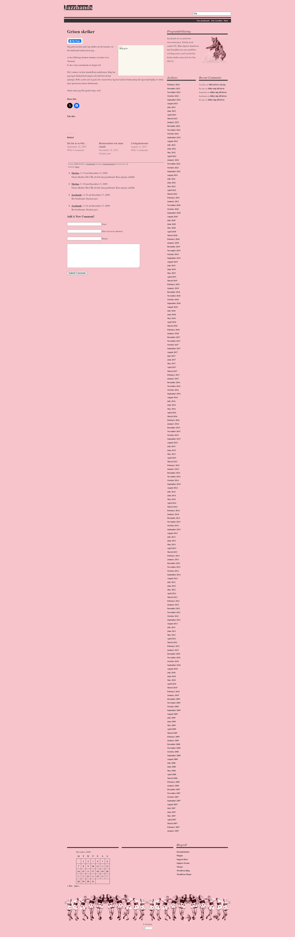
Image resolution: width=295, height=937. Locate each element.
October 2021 (173, 167)
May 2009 (171, 725)
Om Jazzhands (203, 20)
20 (107, 871)
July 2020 (171, 220)
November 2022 (173, 130)
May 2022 (171, 152)
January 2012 (173, 604)
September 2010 (174, 665)
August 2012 (172, 578)
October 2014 (173, 480)
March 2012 (172, 597)
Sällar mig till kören (216, 88)
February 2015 (173, 465)
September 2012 (174, 574)
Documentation (183, 852)
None (77, 167)
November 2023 (173, 92)
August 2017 (172, 352)
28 (78, 881)
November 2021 (173, 163)
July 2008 (171, 763)
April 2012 (171, 593)
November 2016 (173, 386)
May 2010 (171, 680)
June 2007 (171, 812)
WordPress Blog (183, 870)
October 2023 (173, 96)
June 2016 (171, 405)
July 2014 (171, 491)
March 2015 (172, 461)
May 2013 (171, 544)
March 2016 (172, 416)
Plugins (180, 855)
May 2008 (171, 770)
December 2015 (173, 427)
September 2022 (174, 137)
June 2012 (171, 586)
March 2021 (172, 194)
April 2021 (171, 190)
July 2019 (171, 265)
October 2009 (173, 706)
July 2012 (171, 582)
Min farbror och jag (217, 84)
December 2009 (173, 699)
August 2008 (172, 759)
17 (93, 871)
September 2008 (174, 755)
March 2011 (172, 642)
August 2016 (172, 397)
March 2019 (172, 280)
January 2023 (173, 122)
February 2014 (173, 510)
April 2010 (171, 683)
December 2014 (173, 472)
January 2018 (173, 333)
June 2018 (171, 314)
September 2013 (174, 529)
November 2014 (173, 476)
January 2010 (173, 695)
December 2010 (173, 653)
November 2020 (173, 205)
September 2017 (174, 348)
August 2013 (172, 533)
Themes (180, 867)
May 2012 (171, 589)
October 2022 (173, 133)
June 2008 (171, 766)
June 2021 (171, 182)
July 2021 (171, 179)
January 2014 (173, 514)
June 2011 (171, 631)
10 (93, 866)
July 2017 (171, 356)
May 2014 (171, 499)
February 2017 (173, 375)
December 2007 (173, 789)
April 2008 (171, 774)
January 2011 (173, 650)
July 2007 (171, 808)
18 (97, 871)
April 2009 (171, 729)
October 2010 (173, 661)
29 (83, 881)
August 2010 (172, 668)
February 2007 (173, 827)
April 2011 (171, 638)
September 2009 (174, 710)
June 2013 (171, 540)
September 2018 (174, 303)
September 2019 (174, 258)
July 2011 (171, 627)
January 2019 (173, 288)
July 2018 (171, 310)
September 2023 (174, 99)
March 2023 (172, 118)
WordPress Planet (184, 874)
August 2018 (172, 307)
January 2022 (173, 160)
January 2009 (173, 740)
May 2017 (171, 363)
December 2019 (173, 246)
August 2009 (172, 714)
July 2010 (171, 672)
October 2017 (173, 344)
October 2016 (173, 390)
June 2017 (171, 359)
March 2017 (172, 371)
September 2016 (174, 393)
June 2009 (171, 721)
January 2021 (173, 201)
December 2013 (173, 518)
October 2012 (173, 571)
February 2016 (173, 420)
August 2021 (172, 175)
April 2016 (171, 412)
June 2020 (171, 224)
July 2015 (171, 446)
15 (83, 871)
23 (88, 876)
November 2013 (173, 521)
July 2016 (171, 401)
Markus (75, 173)
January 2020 (173, 243)
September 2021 (174, 171)
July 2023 (171, 107)
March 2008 (172, 778)
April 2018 (171, 322)
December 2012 (173, 563)
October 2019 (173, 254)
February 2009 (173, 736)
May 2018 (171, 318)
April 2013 (171, 548)
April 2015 (171, 457)
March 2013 (172, 552)
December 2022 (173, 126)
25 (97, 876)
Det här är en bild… (77, 143)
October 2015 (173, 435)
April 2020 (171, 231)
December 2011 (173, 608)
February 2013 (173, 555)
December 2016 (173, 382)
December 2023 (173, 88)
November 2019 (173, 250)
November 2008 (173, 748)
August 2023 (172, 103)
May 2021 (171, 186)
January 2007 (173, 831)
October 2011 (173, 616)
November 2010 (173, 657)
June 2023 (171, 111)
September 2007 (174, 800)
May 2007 (171, 816)
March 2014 (172, 506)
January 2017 (173, 378)
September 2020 (174, 213)
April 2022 (171, 156)
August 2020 (172, 216)
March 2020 (172, 235)
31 (93, 881)
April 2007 (171, 819)
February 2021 (173, 197)
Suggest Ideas (182, 859)
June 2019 (171, 269)
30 (88, 881)
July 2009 (171, 717)
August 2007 (172, 804)
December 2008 (173, 744)
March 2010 (172, 687)
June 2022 (171, 148)
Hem (226, 20)
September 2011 (174, 620)
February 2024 (173, 84)
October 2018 (173, 299)
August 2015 (172, 442)
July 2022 (171, 145)
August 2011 (172, 623)
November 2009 (173, 702)
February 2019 (173, 284)
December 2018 (173, 292)
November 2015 (173, 431)
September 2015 (174, 439)
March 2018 (172, 325)
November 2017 (173, 341)
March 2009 (172, 733)
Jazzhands (78, 7)
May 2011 (171, 635)
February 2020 (173, 239)
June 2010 (171, 676)
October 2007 (173, 797)
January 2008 (173, 785)
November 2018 (173, 295)
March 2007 (172, 823)
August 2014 (172, 487)
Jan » (77, 885)
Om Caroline (216, 20)
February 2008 (173, 782)
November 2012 (173, 567)
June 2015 (171, 450)
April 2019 (171, 276)
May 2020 (171, 228)
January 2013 (173, 559)
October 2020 (173, 209)
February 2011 (173, 646)
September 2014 (174, 484)
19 (102, 871)
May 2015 (171, 454)
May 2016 (171, 409)
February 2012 (173, 601)
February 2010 (173, 691)
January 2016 (173, 424)
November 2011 (173, 612)
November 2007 (173, 793)
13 (107, 866)
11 (97, 866)
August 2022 (172, 141)
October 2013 (173, 525)
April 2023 (171, 114)
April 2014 (171, 503)
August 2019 (172, 261)
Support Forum (183, 863)
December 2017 (173, 337)
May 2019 (171, 273)
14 (78, 871)
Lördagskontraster (139, 143)
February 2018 (173, 329)
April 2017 (171, 367)
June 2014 (171, 495)
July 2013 (171, 537)
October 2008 (173, 751)
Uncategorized (109, 164)
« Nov (70, 885)
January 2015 (173, 469)
